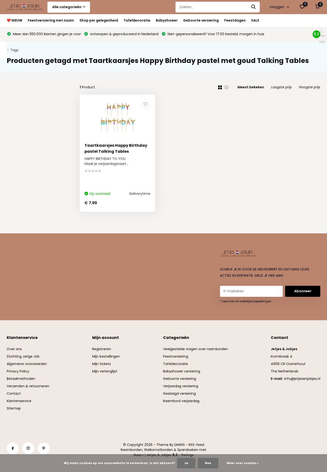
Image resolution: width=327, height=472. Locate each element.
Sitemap (14, 408)
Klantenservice (19, 401)
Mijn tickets (101, 363)
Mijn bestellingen (106, 356)
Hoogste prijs (309, 87)
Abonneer (302, 291)
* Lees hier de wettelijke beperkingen (245, 301)
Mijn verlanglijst (104, 371)
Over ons (14, 349)
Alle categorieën (66, 7)
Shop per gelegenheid (98, 20)
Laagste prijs (281, 87)
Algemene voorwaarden (27, 363)
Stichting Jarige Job (23, 356)
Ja (186, 463)
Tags (14, 50)
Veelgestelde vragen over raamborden (195, 349)
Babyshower (167, 20)
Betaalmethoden (21, 378)
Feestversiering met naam (51, 20)
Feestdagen (235, 20)
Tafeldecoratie (137, 20)
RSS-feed (196, 444)
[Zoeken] (254, 7)
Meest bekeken (250, 87)
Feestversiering (175, 356)
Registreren (101, 349)
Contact (14, 393)
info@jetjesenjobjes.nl (302, 378)
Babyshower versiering (181, 371)
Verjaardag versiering (180, 386)
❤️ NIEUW (14, 20)
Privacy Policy (18, 371)
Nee (208, 463)
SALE (255, 20)
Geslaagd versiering (179, 393)
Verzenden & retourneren (28, 386)
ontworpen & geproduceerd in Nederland (123, 34)
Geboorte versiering (201, 20)
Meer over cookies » (243, 463)
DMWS (179, 444)
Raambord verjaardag (181, 401)
